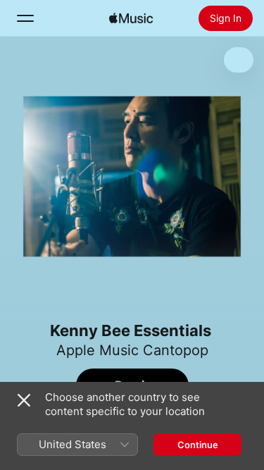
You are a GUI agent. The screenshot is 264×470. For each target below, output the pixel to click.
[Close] (24, 400)
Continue (197, 444)
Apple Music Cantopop (132, 350)
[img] (131, 18)
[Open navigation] (25, 18)
